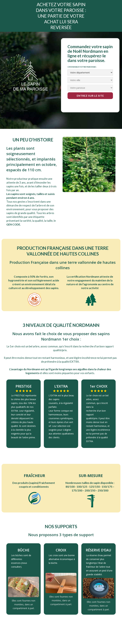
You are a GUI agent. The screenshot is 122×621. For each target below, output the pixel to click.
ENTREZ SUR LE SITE (90, 95)
